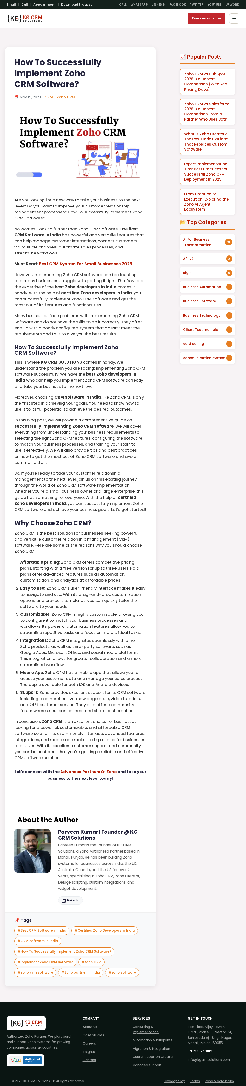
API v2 (188, 258)
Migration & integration (151, 1048)
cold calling (193, 343)
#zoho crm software (35, 972)
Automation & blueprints (152, 1040)
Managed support (147, 1065)
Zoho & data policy (219, 1081)
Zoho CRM (66, 97)
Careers (89, 1043)
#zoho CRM (91, 962)
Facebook (177, 4)
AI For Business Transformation (197, 242)
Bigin (187, 272)
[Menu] (234, 18)
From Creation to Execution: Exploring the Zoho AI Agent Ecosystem (206, 201)
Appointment (44, 4)
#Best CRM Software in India (42, 930)
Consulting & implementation (146, 1029)
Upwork (232, 4)
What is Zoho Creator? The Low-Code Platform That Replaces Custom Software (206, 141)
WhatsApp (139, 4)
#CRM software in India (38, 941)
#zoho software (122, 972)
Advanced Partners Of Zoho (88, 771)
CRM (49, 97)
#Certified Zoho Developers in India (104, 930)
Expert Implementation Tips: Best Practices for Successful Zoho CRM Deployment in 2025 (206, 171)
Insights (89, 1052)
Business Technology (201, 315)
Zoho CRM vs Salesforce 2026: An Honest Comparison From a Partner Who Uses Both (206, 111)
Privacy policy (174, 1081)
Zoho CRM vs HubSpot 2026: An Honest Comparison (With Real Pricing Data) (206, 81)
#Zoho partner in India (80, 972)
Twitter (196, 4)
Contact (89, 1060)
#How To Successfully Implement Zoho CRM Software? (64, 951)
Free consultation (206, 18)
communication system (204, 357)
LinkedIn (159, 4)
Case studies (93, 1035)
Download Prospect (77, 4)
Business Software (199, 301)
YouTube (215, 4)
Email (11, 4)
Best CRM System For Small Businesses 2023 (85, 264)
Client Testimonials (200, 329)
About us (90, 1027)
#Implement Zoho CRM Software (45, 962)
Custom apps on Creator (153, 1057)
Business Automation (202, 286)
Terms (195, 1081)
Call (24, 4)
